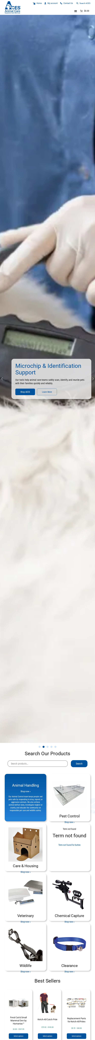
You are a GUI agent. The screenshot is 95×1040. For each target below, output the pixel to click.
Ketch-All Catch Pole (47, 1019)
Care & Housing (25, 866)
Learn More (39, 393)
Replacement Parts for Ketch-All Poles (76, 1020)
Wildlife (26, 965)
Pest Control (69, 816)
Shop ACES (17, 393)
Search (79, 763)
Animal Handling (25, 785)
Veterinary (25, 916)
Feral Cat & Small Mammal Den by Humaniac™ (18, 1020)
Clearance (69, 965)
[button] (40, 747)
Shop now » (26, 791)
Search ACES (85, 3)
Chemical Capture (69, 916)
